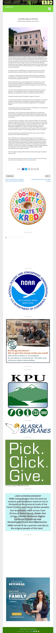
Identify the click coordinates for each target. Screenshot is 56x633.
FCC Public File (20, 631)
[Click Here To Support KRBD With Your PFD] (28, 462)
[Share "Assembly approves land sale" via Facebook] (23, 169)
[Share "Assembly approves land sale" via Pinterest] (34, 169)
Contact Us (27, 631)
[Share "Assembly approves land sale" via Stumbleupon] (37, 169)
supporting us (30, 158)
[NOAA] (28, 291)
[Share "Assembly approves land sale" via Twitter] (25, 169)
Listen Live (9, 7)
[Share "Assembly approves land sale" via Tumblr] (31, 169)
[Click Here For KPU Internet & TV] (28, 395)
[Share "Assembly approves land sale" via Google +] (28, 169)
